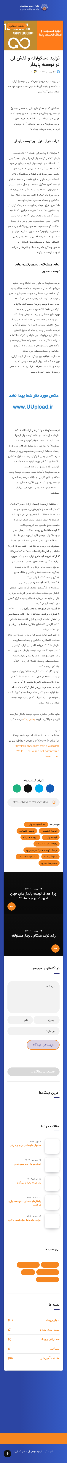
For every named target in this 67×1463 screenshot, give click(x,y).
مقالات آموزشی (16, 26)
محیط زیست (50, 856)
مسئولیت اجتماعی (27, 856)
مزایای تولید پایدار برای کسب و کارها (24, 1220)
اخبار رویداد (50, 1264)
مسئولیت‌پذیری (49, 863)
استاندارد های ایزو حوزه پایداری (27, 1164)
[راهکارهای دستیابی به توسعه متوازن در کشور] (52, 1202)
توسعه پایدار (51, 837)
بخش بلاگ (29, 719)
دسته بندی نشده (28, 1264)
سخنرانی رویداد (47, 1272)
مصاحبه (28, 1272)
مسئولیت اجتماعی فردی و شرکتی (25, 1145)
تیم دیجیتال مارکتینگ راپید (27, 1451)
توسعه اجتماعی (49, 831)
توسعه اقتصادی (26, 831)
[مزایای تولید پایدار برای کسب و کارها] (52, 1221)
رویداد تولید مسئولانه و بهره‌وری (41, 850)
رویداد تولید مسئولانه (46, 844)
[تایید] (12, 1071)
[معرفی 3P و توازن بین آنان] (52, 1183)
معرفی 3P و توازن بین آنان (29, 1182)
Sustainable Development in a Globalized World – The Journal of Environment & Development (37, 751)
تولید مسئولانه (30, 837)
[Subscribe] (8, 1413)
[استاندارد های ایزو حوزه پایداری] (52, 1164)
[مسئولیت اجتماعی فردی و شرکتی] (52, 1146)
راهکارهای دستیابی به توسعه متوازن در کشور (24, 1203)
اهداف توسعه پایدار (36, 824)
